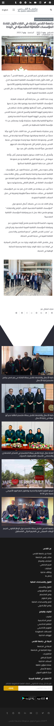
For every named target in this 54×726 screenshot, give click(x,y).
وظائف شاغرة (45, 572)
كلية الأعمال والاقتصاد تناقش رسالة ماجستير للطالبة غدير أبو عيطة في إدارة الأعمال (29, 416)
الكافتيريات (47, 653)
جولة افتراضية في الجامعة (41, 650)
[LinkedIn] (30, 3)
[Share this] (51, 313)
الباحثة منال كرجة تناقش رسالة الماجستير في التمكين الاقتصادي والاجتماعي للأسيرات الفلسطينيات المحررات (27, 454)
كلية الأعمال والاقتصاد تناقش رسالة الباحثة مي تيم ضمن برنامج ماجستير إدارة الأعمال (27, 379)
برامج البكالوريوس (44, 590)
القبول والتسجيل (44, 587)
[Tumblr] (16, 3)
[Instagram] (40, 3)
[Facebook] (50, 3)
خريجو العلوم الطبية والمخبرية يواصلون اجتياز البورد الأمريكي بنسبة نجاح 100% (29, 492)
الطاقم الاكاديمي (44, 624)
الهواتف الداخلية (45, 635)
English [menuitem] (5, 10)
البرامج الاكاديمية (44, 620)
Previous (48, 277)
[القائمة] (13, 9)
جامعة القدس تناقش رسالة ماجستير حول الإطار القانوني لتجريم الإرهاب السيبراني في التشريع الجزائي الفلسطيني (28, 530)
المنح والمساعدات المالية (41, 602)
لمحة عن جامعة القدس (42, 553)
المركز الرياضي (45, 657)
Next (8, 277)
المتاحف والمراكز (44, 561)
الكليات (48, 616)
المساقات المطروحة (43, 631)
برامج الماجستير (45, 594)
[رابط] (28, 10)
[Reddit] (25, 3)
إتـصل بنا (48, 576)
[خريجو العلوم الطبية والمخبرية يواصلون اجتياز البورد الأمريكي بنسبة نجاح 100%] (27, 460)
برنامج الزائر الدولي (44, 605)
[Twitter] (45, 3)
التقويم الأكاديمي (44, 627)
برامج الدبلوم (46, 598)
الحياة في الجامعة (44, 646)
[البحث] (51, 9)
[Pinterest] (21, 3)
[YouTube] (35, 3)
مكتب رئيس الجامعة (43, 557)
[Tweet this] (46, 313)
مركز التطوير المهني (43, 672)
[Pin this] (36, 313)
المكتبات (48, 568)
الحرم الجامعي (45, 564)
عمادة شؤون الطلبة (43, 665)
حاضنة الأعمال (45, 668)
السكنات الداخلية (45, 661)
